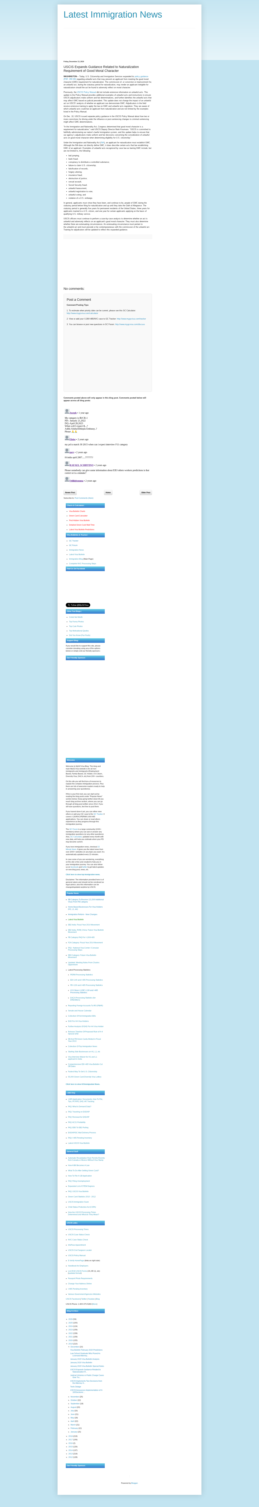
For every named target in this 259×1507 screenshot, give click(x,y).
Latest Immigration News (113, 14)
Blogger (134, 1483)
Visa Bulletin (137, 1476)
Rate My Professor (150, 1476)
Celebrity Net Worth (166, 1476)
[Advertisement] (129, 42)
